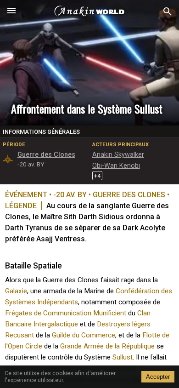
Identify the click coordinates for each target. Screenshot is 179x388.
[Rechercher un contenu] (167, 12)
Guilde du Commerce (83, 335)
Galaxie (16, 291)
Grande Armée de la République (107, 346)
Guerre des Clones (46, 155)
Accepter (158, 376)
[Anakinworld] (89, 11)
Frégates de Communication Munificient (65, 313)
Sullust (122, 357)
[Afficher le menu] (11, 11)
